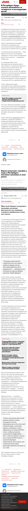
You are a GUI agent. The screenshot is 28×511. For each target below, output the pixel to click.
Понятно (22, 501)
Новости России (5, 478)
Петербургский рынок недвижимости (10, 476)
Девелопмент (8, 469)
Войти (23, 2)
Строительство (17, 469)
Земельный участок (16, 473)
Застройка (4, 474)
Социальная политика (19, 149)
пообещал (22, 106)
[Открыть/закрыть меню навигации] (14, 2)
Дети (21, 147)
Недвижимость (5, 471)
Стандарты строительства (18, 471)
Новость (7, 145)
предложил (16, 117)
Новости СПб (4, 147)
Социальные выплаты (6, 149)
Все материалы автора (7, 24)
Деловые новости (5, 473)
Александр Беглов (14, 36)
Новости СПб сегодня (16, 145)
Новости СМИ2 (5, 164)
